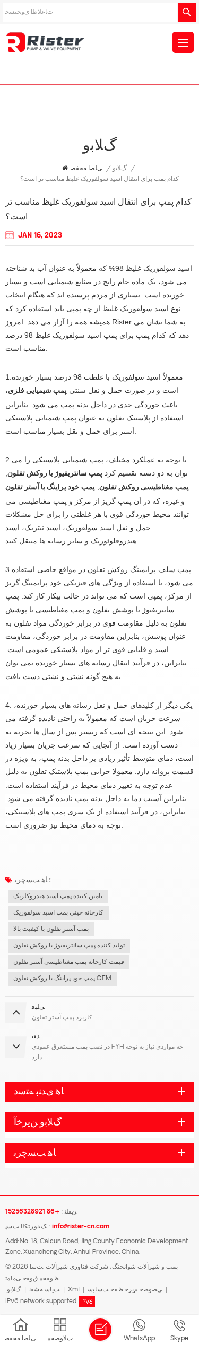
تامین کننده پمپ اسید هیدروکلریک (57, 896)
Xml (74, 1290)
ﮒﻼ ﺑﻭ (120, 168)
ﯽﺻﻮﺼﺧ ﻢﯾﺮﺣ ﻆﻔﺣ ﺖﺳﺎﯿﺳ (125, 1290)
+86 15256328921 (32, 1212)
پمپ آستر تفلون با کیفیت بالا (51, 929)
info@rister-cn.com (80, 1227)
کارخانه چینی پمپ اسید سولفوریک (58, 913)
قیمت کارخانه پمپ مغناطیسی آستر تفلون (68, 962)
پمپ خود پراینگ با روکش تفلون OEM (62, 978)
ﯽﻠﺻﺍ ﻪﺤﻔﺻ (86, 168)
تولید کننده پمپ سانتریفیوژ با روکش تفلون (69, 946)
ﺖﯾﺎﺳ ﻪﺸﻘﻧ (44, 1290)
